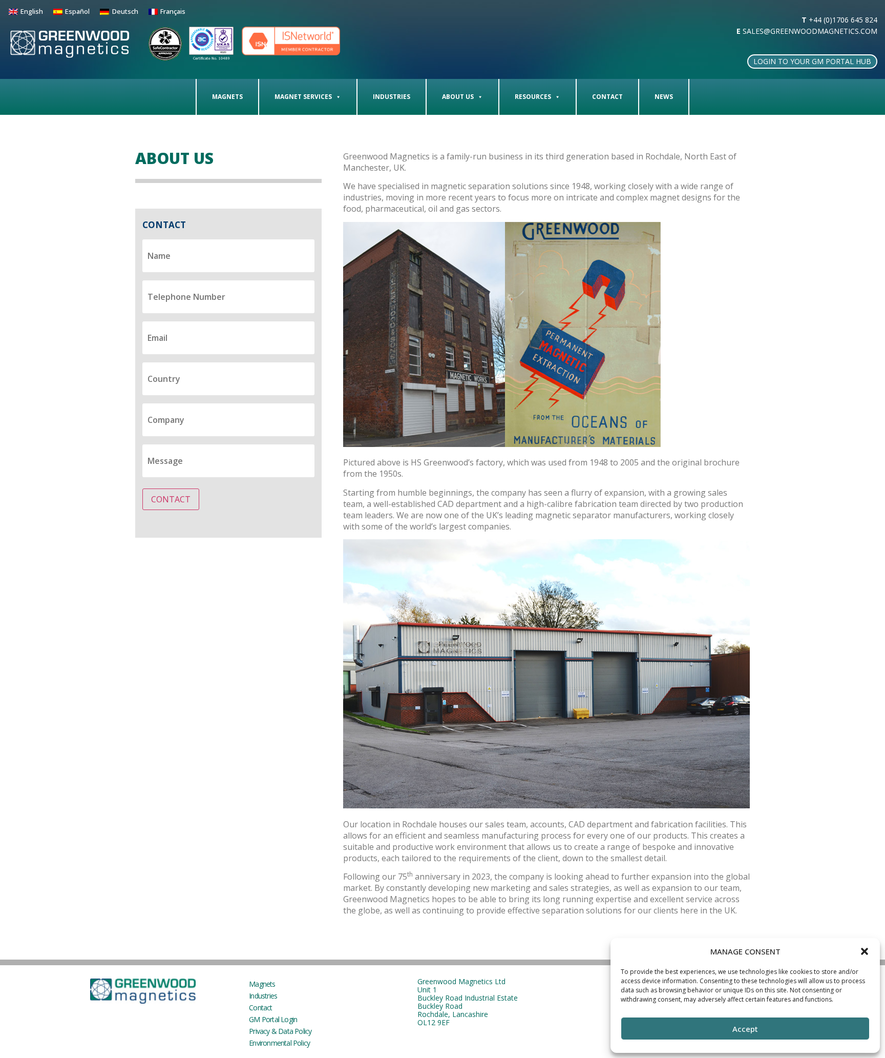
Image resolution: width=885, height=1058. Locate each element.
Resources (533, 96)
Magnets (227, 96)
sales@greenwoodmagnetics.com (810, 31)
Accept (745, 1029)
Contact (607, 96)
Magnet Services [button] (303, 96)
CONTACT (171, 499)
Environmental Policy (279, 1043)
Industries (391, 96)
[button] (864, 951)
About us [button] (458, 96)
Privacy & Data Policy (280, 1031)
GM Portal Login (273, 1019)
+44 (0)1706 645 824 (843, 20)
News (664, 96)
